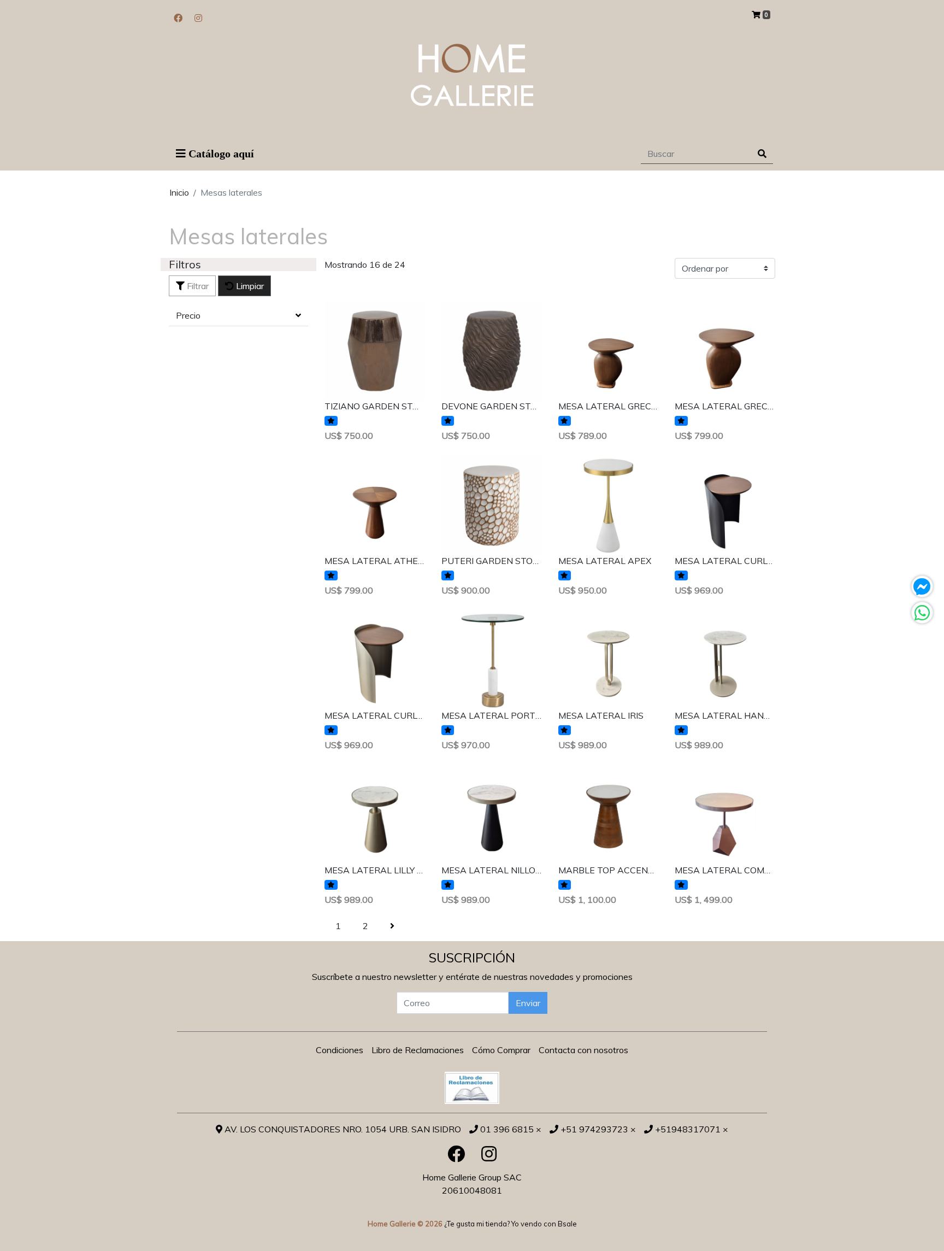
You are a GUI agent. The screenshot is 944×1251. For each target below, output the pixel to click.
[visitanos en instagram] (198, 18)
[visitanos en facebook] (178, 18)
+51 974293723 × (597, 1129)
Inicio (179, 192)
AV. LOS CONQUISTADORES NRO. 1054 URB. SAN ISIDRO (341, 1129)
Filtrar (197, 285)
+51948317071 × (690, 1129)
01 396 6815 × (509, 1129)
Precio (188, 315)
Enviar (528, 1002)
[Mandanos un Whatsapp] (922, 613)
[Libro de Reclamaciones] (472, 1086)
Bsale (567, 1223)
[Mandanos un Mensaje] (922, 586)
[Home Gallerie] (472, 75)
